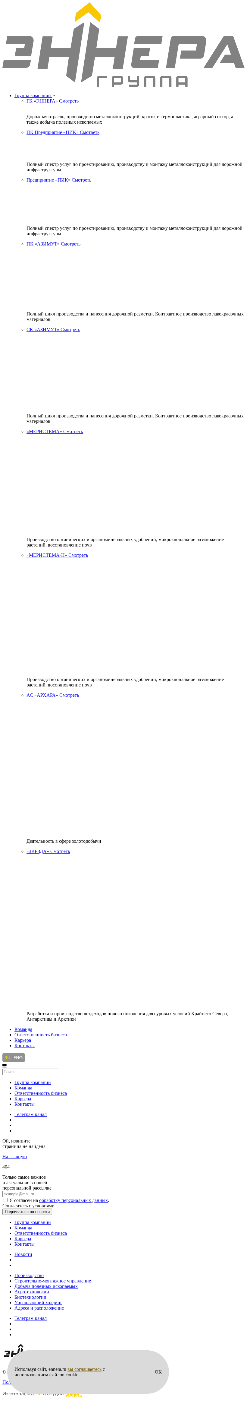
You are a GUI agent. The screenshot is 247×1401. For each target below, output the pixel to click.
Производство (29, 1275)
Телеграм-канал (30, 1114)
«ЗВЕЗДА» (48, 851)
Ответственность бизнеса (40, 1034)
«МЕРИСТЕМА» (55, 431)
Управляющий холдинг (38, 1302)
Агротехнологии (31, 1291)
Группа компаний (33, 95)
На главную (14, 1156)
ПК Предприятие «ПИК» (63, 132)
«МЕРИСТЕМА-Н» (57, 555)
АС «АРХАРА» (53, 695)
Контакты (24, 1045)
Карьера (22, 1040)
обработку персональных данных (73, 1200)
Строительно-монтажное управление (52, 1280)
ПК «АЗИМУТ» (53, 243)
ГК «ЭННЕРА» (53, 100)
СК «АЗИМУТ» (53, 329)
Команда (23, 1029)
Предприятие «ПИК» (59, 179)
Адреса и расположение (39, 1308)
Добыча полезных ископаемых (46, 1286)
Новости (23, 1254)
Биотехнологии (30, 1297)
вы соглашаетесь (84, 1369)
